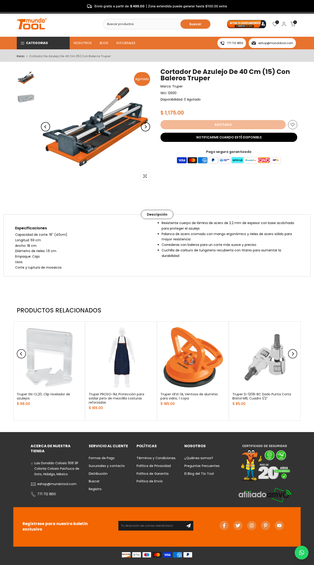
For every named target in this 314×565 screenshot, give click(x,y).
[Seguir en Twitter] (238, 525)
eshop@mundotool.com (275, 43)
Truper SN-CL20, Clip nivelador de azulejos (43, 396)
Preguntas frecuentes (202, 466)
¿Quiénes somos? (198, 458)
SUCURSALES (125, 43)
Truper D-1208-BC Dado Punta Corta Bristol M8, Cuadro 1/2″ (261, 396)
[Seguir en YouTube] (279, 525)
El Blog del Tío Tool (199, 473)
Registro (95, 489)
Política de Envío (150, 481)
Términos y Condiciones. (156, 458)
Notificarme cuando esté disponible (229, 137)
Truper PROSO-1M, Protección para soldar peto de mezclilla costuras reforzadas (116, 398)
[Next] (145, 126)
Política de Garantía (152, 473)
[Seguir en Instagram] (251, 525)
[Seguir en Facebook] (224, 525)
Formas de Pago (102, 458)
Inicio (21, 56)
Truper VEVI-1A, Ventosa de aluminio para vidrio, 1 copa (189, 396)
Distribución (98, 473)
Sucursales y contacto (107, 466)
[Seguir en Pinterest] (265, 525)
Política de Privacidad (154, 466)
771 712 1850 (235, 43)
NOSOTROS (83, 43)
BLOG (104, 43)
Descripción (157, 214)
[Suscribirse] (188, 525)
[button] (301, 552)
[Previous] (45, 126)
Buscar (94, 481)
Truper (177, 86)
